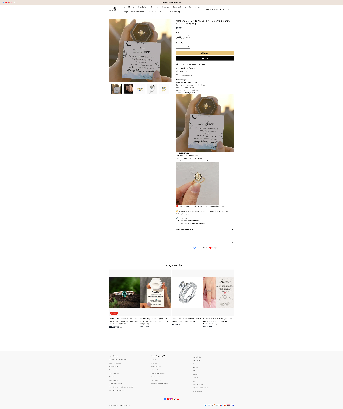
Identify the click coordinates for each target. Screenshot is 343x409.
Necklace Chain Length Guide (118, 359)
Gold (179, 37)
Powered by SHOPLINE (125, 405)
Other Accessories (137, 12)
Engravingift (116, 405)
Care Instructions (114, 370)
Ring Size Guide (113, 366)
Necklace (154, 7)
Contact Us (154, 363)
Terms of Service (156, 380)
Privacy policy (155, 370)
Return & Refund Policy (158, 373)
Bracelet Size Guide (115, 363)
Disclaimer (112, 377)
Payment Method (156, 366)
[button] (224, 9)
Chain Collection (114, 373)
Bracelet (165, 7)
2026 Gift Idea (129, 7)
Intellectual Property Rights (159, 383)
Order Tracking (174, 12)
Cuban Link (177, 7)
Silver (186, 37)
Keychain (187, 7)
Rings (126, 12)
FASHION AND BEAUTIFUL (156, 12)
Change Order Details (115, 383)
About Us (153, 359)
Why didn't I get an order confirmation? (121, 387)
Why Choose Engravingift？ (117, 390)
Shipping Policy (155, 377)
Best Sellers (142, 7)
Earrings (197, 7)
